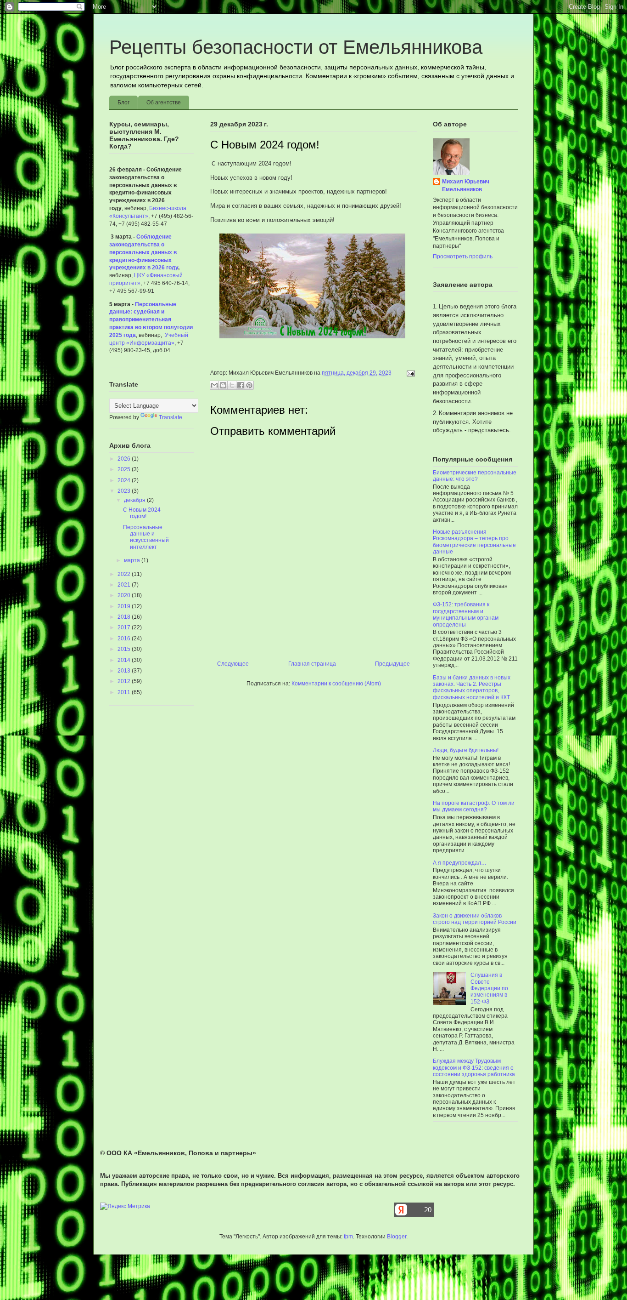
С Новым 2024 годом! (142, 513)
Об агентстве (163, 102)
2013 (125, 670)
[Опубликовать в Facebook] (240, 385)
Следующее (233, 664)
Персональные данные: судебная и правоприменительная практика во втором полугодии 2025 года (151, 319)
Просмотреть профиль (463, 256)
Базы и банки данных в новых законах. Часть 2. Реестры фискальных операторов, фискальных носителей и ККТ (471, 687)
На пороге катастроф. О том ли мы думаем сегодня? (474, 806)
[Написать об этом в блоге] (223, 385)
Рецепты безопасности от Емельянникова (295, 47)
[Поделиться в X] (231, 385)
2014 (125, 660)
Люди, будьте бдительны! (465, 750)
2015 (125, 649)
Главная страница (312, 664)
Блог (123, 102)
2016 (125, 638)
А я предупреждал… (460, 863)
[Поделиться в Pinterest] (249, 385)
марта (132, 560)
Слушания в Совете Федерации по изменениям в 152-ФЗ (489, 988)
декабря (135, 500)
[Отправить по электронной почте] (214, 385)
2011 (125, 692)
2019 (125, 606)
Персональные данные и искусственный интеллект (146, 537)
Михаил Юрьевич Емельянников (465, 185)
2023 (125, 491)
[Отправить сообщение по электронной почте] (409, 373)
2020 (125, 595)
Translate (170, 417)
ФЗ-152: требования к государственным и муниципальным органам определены (465, 614)
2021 (125, 585)
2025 (125, 469)
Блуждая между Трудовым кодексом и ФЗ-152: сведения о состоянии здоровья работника (474, 1068)
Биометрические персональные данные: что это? (474, 475)
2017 (125, 627)
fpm (348, 1236)
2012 (125, 681)
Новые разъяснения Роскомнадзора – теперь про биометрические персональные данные (474, 542)
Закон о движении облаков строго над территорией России (474, 918)
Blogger (396, 1236)
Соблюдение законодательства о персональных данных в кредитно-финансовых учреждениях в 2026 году (143, 252)
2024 (125, 480)
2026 (125, 459)
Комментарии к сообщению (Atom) (336, 683)
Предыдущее (392, 664)
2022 (125, 574)
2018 (125, 617)
